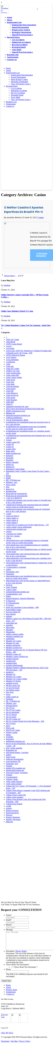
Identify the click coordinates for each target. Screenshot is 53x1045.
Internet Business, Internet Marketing (20, 598)
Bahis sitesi (10, 451)
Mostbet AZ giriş (12, 643)
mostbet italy (11, 661)
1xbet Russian (11, 400)
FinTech (9, 585)
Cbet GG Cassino (13, 536)
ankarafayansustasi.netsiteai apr (18, 415)
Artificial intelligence (14, 418)
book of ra (10, 489)
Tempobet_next (12, 764)
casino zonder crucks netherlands (19, 527)
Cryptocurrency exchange (16, 567)
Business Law (12, 55)
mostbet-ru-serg (12, 683)
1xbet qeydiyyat (12, 395)
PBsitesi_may (11, 703)
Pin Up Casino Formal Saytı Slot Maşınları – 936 (25, 721)
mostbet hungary (12, 659)
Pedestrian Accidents (21, 42)
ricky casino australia (14, 748)
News (8, 694)
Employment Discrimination (24, 25)
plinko (8, 735)
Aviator (9, 440)
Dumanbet (10, 574)
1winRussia (10, 362)
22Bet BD (10, 402)
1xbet (8, 364)
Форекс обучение (13, 819)
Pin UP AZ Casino (13, 710)
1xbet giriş (10, 382)
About (9, 20)
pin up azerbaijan (12, 712)
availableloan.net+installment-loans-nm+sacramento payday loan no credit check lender (26, 428)
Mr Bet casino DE (13, 685)
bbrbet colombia (12, 462)
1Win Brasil (10, 342)
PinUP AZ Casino (13, 730)
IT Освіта (10, 605)
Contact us (12, 60)
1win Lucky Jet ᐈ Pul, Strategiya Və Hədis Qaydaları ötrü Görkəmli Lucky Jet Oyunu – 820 (28, 352)
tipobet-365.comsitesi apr (15, 768)
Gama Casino (11, 589)
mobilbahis (10, 639)
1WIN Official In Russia (15, 355)
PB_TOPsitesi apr (13, 701)
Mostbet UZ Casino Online (16, 679)
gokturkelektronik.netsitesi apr (17, 592)
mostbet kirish (11, 663)
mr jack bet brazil (12, 688)
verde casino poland (13, 784)
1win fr (9, 346)
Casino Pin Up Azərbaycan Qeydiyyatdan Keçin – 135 (27, 525)
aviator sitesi (11, 449)
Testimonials (12, 57)
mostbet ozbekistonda (14, 665)
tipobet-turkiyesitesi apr (15, 770)
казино (9, 808)
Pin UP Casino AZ (13, 719)
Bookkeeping (11, 491)
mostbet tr (10, 672)
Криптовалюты (12, 813)
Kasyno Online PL (13, 612)
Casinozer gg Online (14, 534)
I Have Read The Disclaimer (17, 965)
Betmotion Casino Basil (15, 469)
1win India (10, 348)
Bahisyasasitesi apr (13, 453)
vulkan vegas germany (14, 797)
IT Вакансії (10, 601)
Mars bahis (10, 627)
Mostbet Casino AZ (13, 654)
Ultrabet (9, 775)
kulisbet (9, 616)
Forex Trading (11, 587)
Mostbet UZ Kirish (13, 681)
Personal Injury (13, 37)
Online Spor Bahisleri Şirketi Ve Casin (17, 311)
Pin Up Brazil (11, 714)
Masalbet (9, 630)
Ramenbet (10, 739)
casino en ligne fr (12, 516)
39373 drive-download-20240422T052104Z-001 (25, 409)
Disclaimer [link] (5, 1041)
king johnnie (11, 614)
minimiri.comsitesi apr (14, 636)
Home (9, 17)
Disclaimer (10, 951)
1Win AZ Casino (12, 339)
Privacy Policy (21, 951)
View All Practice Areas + (22, 35)
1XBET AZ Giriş (13, 371)
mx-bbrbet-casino (12, 690)
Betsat (8, 476)
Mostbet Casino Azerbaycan (17, 656)
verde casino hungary (14, 781)
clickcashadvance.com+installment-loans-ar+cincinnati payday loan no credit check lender (27, 541)
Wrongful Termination (21, 32)
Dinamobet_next (12, 572)
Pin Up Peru (11, 723)
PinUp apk (10, 728)
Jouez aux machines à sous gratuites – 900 (22, 607)
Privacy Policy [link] (24, 1041)
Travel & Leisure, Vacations (17, 773)
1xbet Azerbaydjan (13, 373)
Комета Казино (12, 810)
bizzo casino (11, 485)
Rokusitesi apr (11, 750)
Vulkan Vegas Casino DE (16, 795)
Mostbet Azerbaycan (14, 648)
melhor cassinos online (15, 634)
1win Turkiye (11, 357)
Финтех (9, 815)
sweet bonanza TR (13, 761)
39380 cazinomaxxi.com (15, 411)
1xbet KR (10, 391)
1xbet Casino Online (14, 377)
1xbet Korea (11, 389)
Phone (9, 925)
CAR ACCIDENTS (14, 498)
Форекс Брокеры (13, 817)
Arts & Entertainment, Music (17, 420)
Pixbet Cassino (12, 732)
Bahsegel (9, 456)
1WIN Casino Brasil (14, 344)
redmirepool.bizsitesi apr (15, 741)
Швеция (9, 822)
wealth (8, 806)
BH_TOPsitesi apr (13, 480)
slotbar (8, 755)
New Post (10, 692)
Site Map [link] (14, 1041)
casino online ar (12, 520)
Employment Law (14, 22)
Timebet (9, 766)
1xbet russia (10, 397)
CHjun (8, 538)
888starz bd (10, 413)
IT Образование (12, 603)
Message (9, 930)
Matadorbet (10, 632)
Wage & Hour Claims (21, 30)
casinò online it (12, 523)
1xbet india (10, 384)
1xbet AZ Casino (12, 368)
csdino (8, 569)
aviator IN (10, 444)
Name (9, 915)
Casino (41, 218)
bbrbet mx (10, 464)
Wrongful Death (19, 47)
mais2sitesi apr (11, 623)
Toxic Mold (16, 50)
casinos (9, 531)
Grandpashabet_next (14, 594)
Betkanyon (10, 467)
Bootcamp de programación (16, 496)
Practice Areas (11, 990)
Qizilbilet (9, 737)
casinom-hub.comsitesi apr (16, 529)
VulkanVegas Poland (14, 804)
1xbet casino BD (12, 375)
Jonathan (6, 285)
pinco (8, 726)
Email (8, 920)
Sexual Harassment (20, 27)
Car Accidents (18, 40)
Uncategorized (11, 777)
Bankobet (9, 458)
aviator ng (10, 447)
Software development (14, 759)
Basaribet (9, 460)
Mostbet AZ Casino (13, 641)
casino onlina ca (12, 518)
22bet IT (9, 404)
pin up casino (11, 717)
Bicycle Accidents (19, 45)
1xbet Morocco (12, 393)
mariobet (9, 625)
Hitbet (8, 596)
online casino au (12, 697)
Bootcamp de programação (16, 493)
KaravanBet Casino (13, 610)
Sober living (10, 757)
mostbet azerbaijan (13, 645)
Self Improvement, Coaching (17, 752)
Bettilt (8, 478)
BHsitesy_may (11, 482)
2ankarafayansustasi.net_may (17, 406)
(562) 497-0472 (46, 64)
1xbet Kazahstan (12, 386)
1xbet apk (10, 366)
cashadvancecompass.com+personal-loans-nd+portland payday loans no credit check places (27, 506)
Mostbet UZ (10, 674)
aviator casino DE (13, 442)
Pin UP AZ (10, 708)
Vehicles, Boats (12, 779)
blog (7, 487)
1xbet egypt (10, 380)
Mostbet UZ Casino (13, 677)
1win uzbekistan (12, 360)
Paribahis (9, 699)
